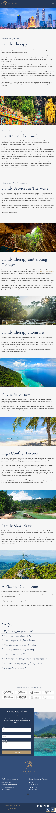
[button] (28, 631)
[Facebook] (38, 806)
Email (3, 734)
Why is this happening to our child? (18, 631)
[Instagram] (41, 806)
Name (3, 727)
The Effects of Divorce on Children (46, 271)
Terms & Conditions (13, 810)
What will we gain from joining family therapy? (23, 663)
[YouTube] (48, 806)
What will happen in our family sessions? (20, 644)
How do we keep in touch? (14, 654)
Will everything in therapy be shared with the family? (25, 658)
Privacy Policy (13, 808)
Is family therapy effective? (14, 667)
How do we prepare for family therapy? (19, 640)
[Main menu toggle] (53, 3)
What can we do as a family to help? (18, 635)
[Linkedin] (44, 806)
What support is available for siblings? (19, 649)
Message (4, 740)
